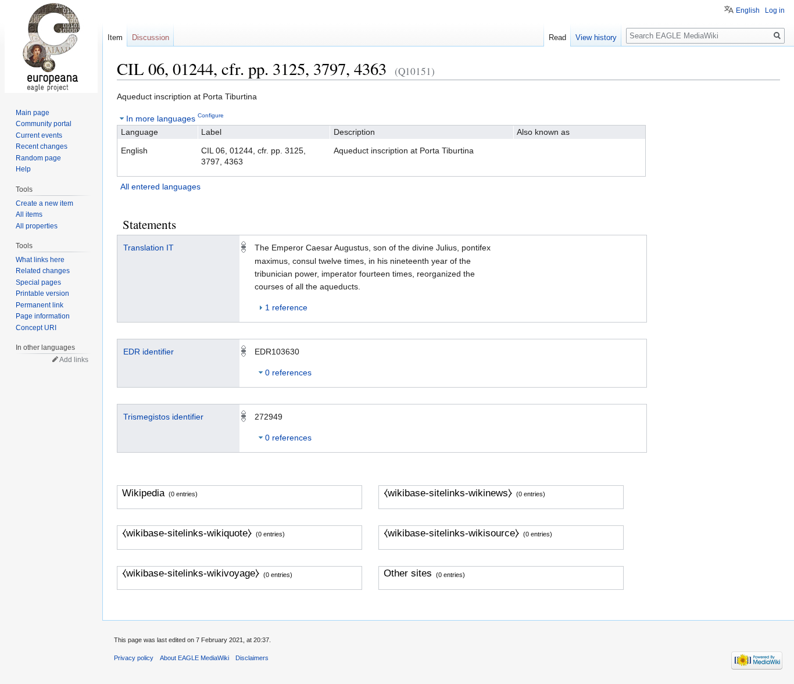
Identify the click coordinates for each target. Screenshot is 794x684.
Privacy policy (133, 657)
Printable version (42, 293)
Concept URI (36, 328)
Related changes (43, 271)
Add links (73, 360)
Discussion (150, 37)
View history (596, 37)
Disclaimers (252, 657)
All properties (37, 226)
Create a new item (44, 203)
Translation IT (148, 247)
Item (115, 37)
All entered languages (160, 186)
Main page (32, 113)
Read (557, 37)
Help (23, 169)
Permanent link (39, 305)
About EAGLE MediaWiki (194, 657)
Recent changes (41, 146)
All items (29, 214)
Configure (211, 115)
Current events (39, 135)
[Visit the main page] (51, 46)
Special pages (38, 282)
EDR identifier (148, 351)
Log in (775, 10)
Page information (43, 316)
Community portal (43, 124)
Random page (38, 158)
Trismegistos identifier (163, 416)
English (748, 10)
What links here (40, 260)
